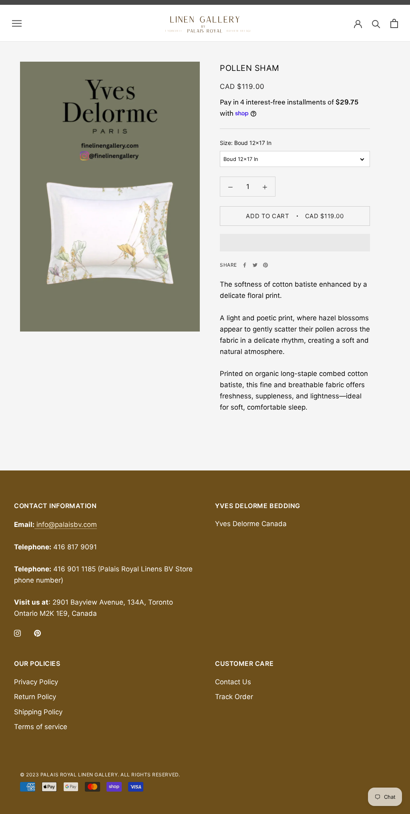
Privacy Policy (36, 682)
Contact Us (233, 682)
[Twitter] (255, 265)
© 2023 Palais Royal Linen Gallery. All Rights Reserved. (100, 775)
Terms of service (40, 727)
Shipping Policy (38, 712)
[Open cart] (394, 23)
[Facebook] (244, 265)
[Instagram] (17, 632)
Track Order (234, 697)
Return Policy (35, 697)
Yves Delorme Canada (251, 524)
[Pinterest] (265, 265)
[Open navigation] (17, 23)
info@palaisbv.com (65, 525)
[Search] (376, 23)
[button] (295, 242)
